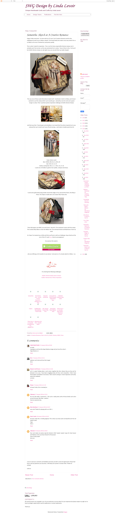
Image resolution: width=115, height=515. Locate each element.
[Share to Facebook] (50, 333)
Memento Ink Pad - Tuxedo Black (38, 323)
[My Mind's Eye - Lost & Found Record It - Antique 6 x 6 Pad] (38, 291)
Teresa (31, 385)
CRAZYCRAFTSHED (34, 345)
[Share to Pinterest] (52, 333)
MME (58, 335)
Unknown (32, 394)
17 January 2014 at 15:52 (41, 394)
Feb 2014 (86, 173)
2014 (83, 128)
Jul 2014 (86, 152)
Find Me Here (58, 14)
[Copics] (30, 304)
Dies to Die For (45, 335)
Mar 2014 (86, 169)
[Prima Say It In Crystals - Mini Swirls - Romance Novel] (60, 304)
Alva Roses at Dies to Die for (86, 216)
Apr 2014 (86, 164)
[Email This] (47, 333)
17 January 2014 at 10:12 (38, 358)
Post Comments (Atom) (38, 478)
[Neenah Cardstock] (45, 291)
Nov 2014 (86, 135)
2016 (83, 123)
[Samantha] (30, 291)
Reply (31, 353)
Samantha (30, 296)
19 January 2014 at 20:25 (41, 431)
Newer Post (29, 475)
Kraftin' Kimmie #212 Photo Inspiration (51, 277)
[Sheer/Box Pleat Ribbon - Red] (52, 304)
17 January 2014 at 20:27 (44, 407)
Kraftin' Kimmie (53, 335)
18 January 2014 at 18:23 (43, 416)
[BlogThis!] (48, 333)
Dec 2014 (86, 131)
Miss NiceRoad (34, 407)
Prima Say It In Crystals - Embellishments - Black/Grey (30, 324)
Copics (30, 308)
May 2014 (86, 160)
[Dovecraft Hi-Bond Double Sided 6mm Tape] (52, 291)
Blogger (65, 512)
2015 (83, 126)
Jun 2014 (86, 156)
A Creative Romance (36, 335)
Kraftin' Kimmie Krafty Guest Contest (51, 275)
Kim (31, 358)
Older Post (74, 475)
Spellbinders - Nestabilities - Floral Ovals (38, 310)
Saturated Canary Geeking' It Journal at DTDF (86, 184)
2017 (83, 120)
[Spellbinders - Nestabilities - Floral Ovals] (38, 304)
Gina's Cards (33, 416)
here (50, 237)
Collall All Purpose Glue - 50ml (60, 297)
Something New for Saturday (86, 201)
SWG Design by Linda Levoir (50, 5)
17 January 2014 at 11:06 (47, 369)
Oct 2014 (86, 139)
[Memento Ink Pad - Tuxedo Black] (38, 317)
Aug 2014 (86, 148)
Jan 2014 (86, 177)
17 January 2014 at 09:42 (46, 345)
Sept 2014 (86, 143)
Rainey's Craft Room (35, 369)
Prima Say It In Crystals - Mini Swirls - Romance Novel (60, 311)
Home (28, 14)
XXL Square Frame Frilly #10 (45, 310)
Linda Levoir (85, 74)
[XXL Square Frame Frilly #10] (45, 304)
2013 (83, 254)
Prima (62, 335)
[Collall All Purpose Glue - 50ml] (60, 291)
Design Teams (37, 14)
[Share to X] (49, 333)
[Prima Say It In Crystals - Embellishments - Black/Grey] (30, 317)
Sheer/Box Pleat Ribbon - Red (53, 310)
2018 (83, 117)
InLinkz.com (29, 327)
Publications (47, 14)
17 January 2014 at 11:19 (40, 385)
